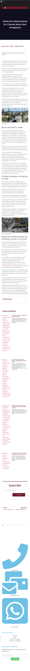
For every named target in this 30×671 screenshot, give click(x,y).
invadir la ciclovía (6, 243)
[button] (5, 8)
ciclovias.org (16, 665)
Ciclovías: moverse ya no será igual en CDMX (19, 316)
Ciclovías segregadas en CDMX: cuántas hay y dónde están (19, 361)
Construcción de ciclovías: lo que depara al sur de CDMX (19, 453)
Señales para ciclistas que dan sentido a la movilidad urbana (19, 407)
